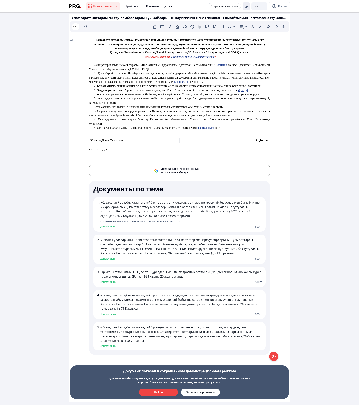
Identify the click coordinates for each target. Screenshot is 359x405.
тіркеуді (243, 90)
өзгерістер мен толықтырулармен (193, 56)
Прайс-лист (133, 6)
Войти (158, 392)
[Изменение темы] (246, 6)
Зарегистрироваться (200, 392)
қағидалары (181, 81)
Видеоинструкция (159, 6)
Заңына (222, 65)
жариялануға (205, 127)
